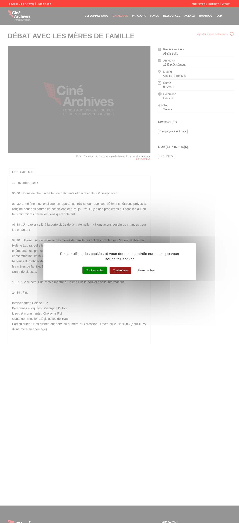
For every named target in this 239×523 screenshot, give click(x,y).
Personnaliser (146, 270)
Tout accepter (94, 270)
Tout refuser (120, 270)
